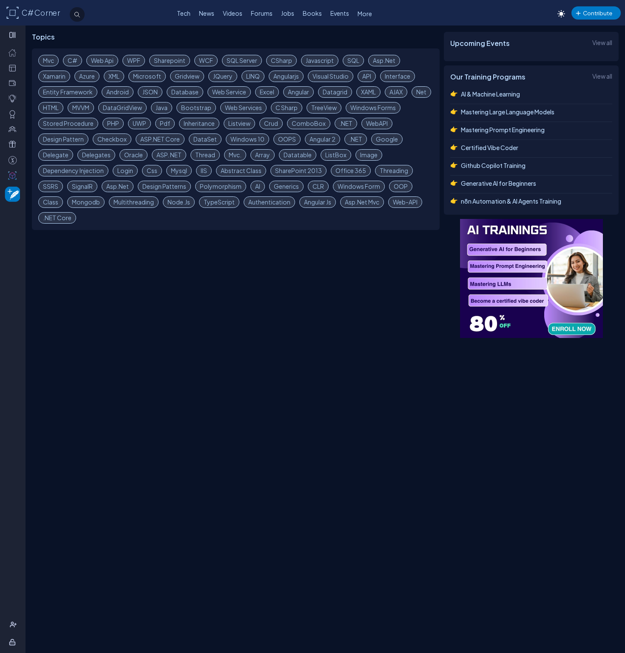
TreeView (324, 107)
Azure (87, 76)
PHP (113, 123)
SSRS (50, 186)
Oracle (133, 155)
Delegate (55, 155)
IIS (204, 170)
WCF (206, 60)
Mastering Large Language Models (507, 112)
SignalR (82, 186)
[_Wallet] (14, 83)
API (366, 76)
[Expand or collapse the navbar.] (13, 35)
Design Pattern (63, 139)
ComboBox (309, 123)
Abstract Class (241, 170)
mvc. (235, 155)
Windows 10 (247, 139)
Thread (205, 155)
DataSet (205, 139)
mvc (48, 60)
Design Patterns (164, 186)
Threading (394, 170)
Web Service (229, 92)
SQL (353, 60)
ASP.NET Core (160, 139)
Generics (286, 186)
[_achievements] (14, 114)
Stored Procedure (68, 123)
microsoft (147, 76)
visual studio (330, 76)
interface (397, 76)
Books (312, 13)
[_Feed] (14, 52)
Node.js (179, 202)
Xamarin (54, 76)
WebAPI (377, 123)
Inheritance (199, 123)
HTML (51, 107)
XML (113, 76)
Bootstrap (196, 107)
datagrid (335, 92)
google (387, 139)
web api (102, 60)
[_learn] (14, 98)
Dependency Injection (73, 170)
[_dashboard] (14, 67)
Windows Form (359, 186)
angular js (317, 202)
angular (298, 92)
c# (72, 60)
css (152, 170)
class (50, 202)
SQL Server (242, 60)
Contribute (597, 13)
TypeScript (219, 202)
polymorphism (220, 186)
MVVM (80, 107)
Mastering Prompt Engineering (503, 129)
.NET (345, 123)
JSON (150, 92)
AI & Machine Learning (490, 94)
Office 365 (350, 170)
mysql (179, 170)
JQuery (223, 76)
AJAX (396, 92)
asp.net (384, 60)
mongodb (86, 202)
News (206, 13)
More (365, 13)
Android (117, 92)
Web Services (243, 107)
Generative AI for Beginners (498, 183)
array (262, 155)
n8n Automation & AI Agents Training (511, 201)
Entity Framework (68, 92)
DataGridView (122, 107)
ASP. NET (169, 155)
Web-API (405, 202)
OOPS (287, 139)
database (185, 92)
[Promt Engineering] (531, 278)
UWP (139, 123)
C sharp (287, 107)
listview (239, 123)
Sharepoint (169, 60)
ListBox (336, 155)
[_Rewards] (14, 160)
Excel (267, 92)
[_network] (14, 129)
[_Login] (14, 642)
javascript (320, 60)
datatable (298, 155)
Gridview (187, 76)
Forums (262, 13)
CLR (318, 186)
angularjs (286, 76)
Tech (183, 13)
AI (257, 186)
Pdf (165, 123)
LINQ (253, 76)
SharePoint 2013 (298, 170)
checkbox (112, 139)
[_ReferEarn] (14, 144)
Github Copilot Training (493, 165)
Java (162, 107)
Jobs (287, 13)
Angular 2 (322, 139)
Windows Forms (373, 107)
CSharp (281, 60)
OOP (401, 186)
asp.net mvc (362, 202)
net (421, 92)
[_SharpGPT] (14, 175)
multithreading (134, 202)
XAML (368, 92)
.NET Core (57, 217)
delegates (96, 155)
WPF (133, 60)
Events (339, 13)
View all (602, 42)
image (369, 155)
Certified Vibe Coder (489, 147)
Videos (232, 13)
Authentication (269, 202)
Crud (271, 123)
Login (125, 170)
